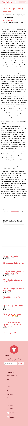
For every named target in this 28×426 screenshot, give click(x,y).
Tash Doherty (9, 20)
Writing (5, 308)
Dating (5, 327)
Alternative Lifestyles (8, 257)
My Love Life (6, 334)
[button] (15, 2)
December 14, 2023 (18, 22)
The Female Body (7, 291)
